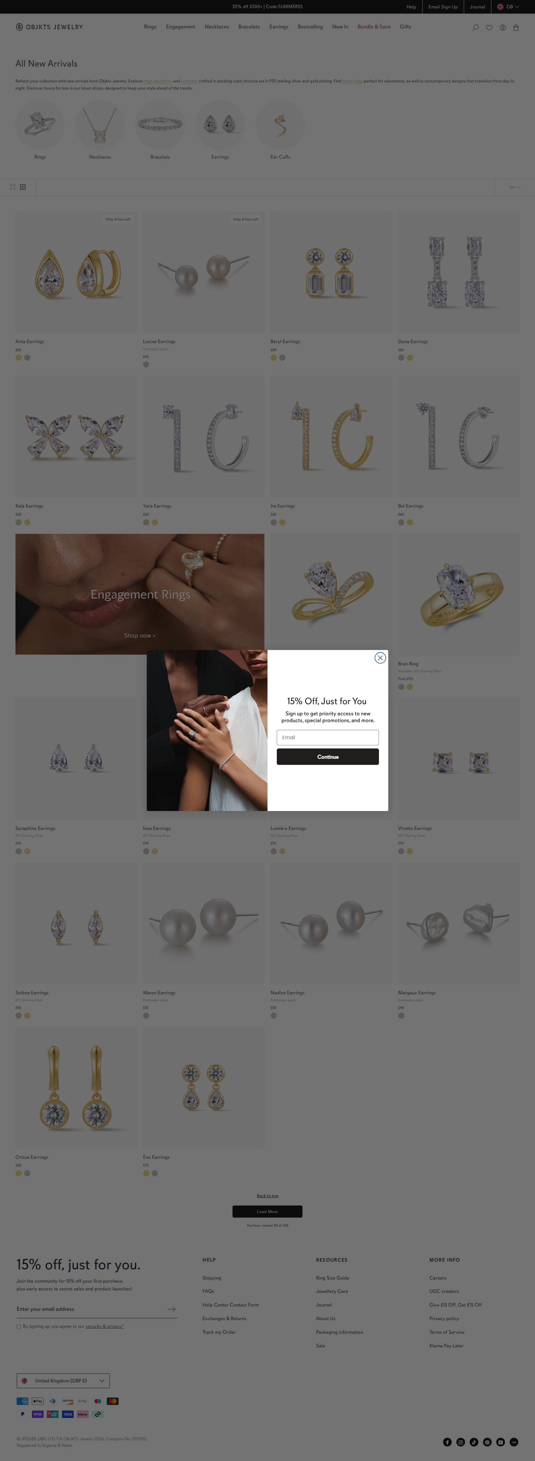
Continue (328, 756)
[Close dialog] (380, 657)
